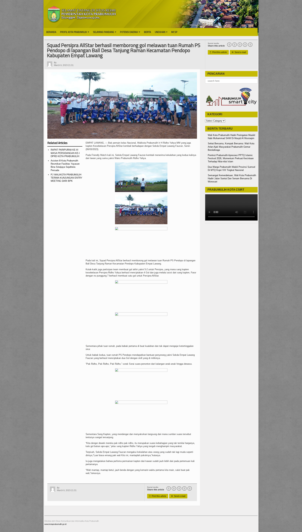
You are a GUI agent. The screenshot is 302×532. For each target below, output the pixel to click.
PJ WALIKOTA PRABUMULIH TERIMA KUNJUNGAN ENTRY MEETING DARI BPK (66, 177)
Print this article (218, 52)
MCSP (174, 32)
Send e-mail (239, 52)
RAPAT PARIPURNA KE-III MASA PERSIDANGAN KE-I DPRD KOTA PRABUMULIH (65, 152)
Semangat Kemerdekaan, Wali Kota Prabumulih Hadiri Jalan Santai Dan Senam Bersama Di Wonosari (232, 178)
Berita (147, 32)
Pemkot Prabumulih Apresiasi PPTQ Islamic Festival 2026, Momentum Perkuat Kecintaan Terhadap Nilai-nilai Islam (231, 158)
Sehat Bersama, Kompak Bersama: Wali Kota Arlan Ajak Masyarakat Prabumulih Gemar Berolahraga (231, 146)
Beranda (51, 32)
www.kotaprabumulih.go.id (55, 524)
